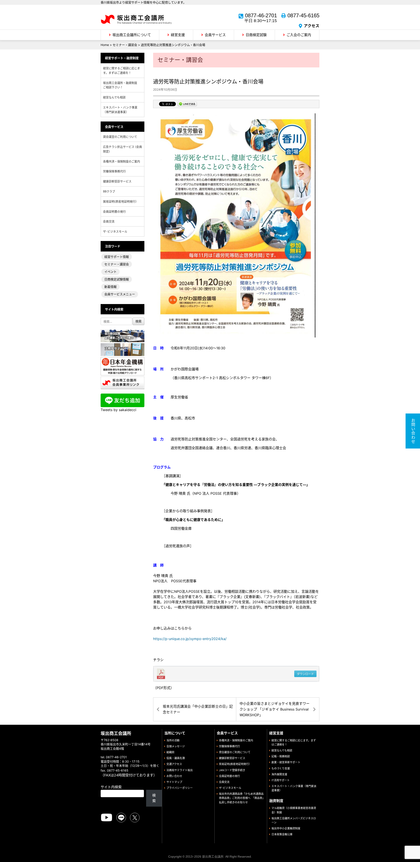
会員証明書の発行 (114, 211)
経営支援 (178, 35)
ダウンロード (305, 674)
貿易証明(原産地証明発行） (120, 201)
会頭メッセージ (175, 746)
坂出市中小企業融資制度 (285, 828)
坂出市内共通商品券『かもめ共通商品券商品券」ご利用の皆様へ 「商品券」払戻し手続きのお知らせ (241, 798)
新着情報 (110, 287)
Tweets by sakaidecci (118, 410)
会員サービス (215, 35)
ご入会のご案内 (299, 35)
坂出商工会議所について (131, 35)
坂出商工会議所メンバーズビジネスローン (293, 820)
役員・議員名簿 (175, 758)
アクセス (311, 25)
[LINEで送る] (187, 104)
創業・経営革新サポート (285, 762)
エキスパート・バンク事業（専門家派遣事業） (120, 110)
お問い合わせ (174, 776)
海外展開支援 (279, 774)
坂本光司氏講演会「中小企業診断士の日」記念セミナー (198, 709)
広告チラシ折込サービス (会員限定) (122, 149)
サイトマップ (174, 782)
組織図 (170, 752)
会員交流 (108, 221)
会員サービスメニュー (119, 294)
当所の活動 (173, 740)
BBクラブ (109, 191)
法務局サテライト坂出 (179, 770)
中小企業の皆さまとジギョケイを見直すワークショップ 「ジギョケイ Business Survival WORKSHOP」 (275, 709)
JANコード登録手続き (232, 770)
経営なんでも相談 (114, 97)
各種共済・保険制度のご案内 (121, 161)
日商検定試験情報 (116, 279)
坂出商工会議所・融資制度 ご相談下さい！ (121, 85)
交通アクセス (174, 764)
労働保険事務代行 (114, 171)
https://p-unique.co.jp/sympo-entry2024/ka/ (190, 639)
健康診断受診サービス (117, 181)
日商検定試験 (256, 35)
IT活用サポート (280, 780)
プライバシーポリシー (179, 788)
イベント (110, 271)
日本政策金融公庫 (281, 834)
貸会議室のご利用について (120, 136)
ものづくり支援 (280, 768)
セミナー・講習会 (116, 264)
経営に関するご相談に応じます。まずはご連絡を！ (121, 70)
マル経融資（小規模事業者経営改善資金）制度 (293, 810)
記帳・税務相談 (280, 756)
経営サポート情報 (116, 257)
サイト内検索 (111, 787)
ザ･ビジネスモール (115, 231)
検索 (154, 798)
